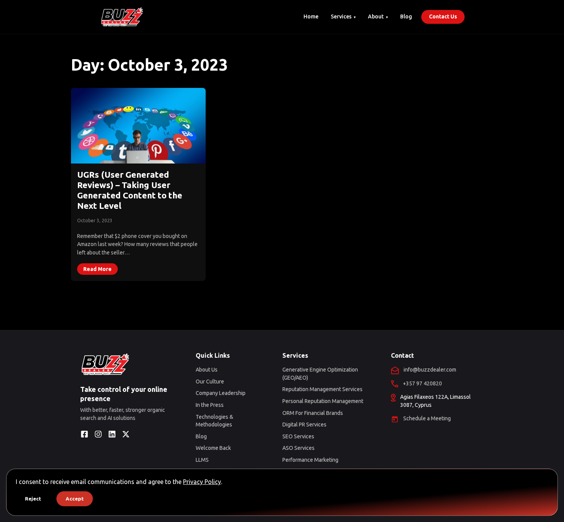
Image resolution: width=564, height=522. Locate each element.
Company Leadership (221, 393)
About (376, 16)
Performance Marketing (310, 460)
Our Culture (210, 381)
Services (341, 16)
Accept (75, 499)
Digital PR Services (304, 424)
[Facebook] (84, 434)
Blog (406, 16)
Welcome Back (213, 448)
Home (310, 16)
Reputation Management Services (322, 389)
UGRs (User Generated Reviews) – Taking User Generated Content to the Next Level (129, 190)
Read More (97, 269)
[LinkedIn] (112, 434)
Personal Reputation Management (322, 401)
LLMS (202, 460)
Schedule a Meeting (427, 418)
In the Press (210, 405)
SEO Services (298, 436)
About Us (207, 370)
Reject (33, 499)
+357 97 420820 (422, 383)
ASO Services (298, 448)
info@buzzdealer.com (430, 370)
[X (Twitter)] (126, 434)
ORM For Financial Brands (312, 413)
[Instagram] (98, 434)
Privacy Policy (202, 481)
